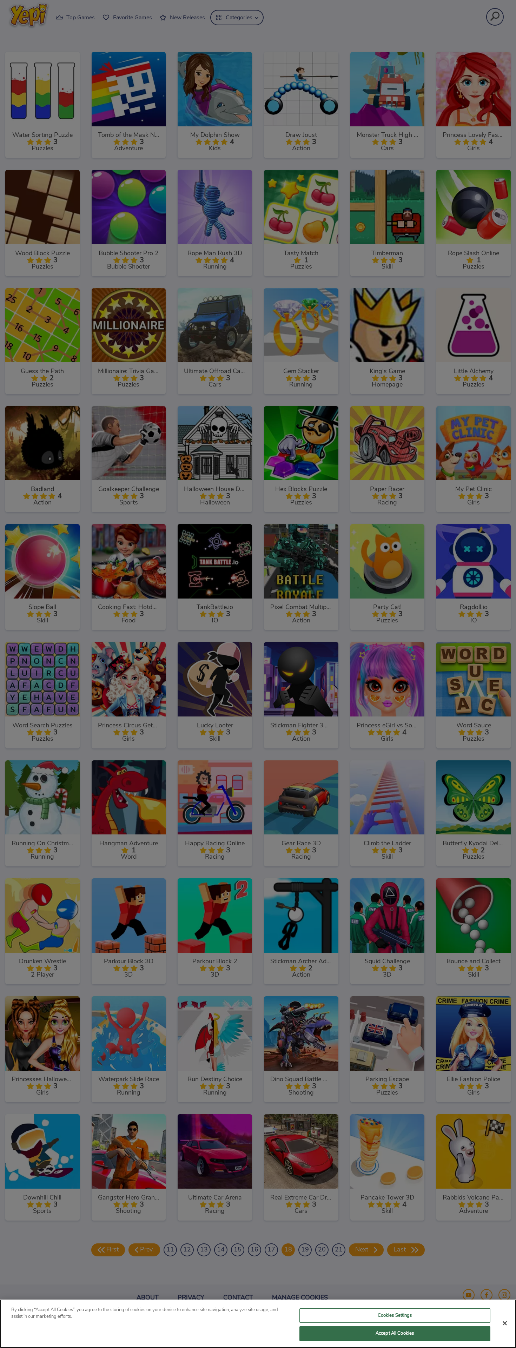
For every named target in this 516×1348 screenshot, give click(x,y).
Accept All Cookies (395, 1333)
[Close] (504, 1323)
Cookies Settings (395, 1315)
